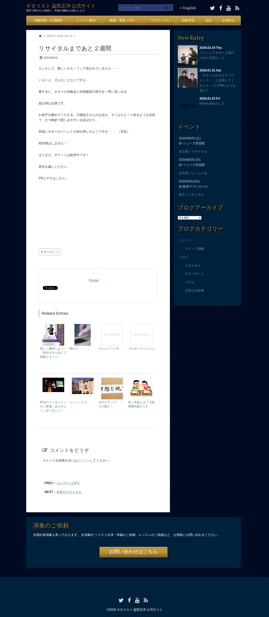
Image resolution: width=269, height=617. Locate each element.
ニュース (185, 240)
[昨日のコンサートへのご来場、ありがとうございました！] (53, 379)
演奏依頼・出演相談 (48, 20)
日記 (208, 20)
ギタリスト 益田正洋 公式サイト (61, 6)
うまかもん (193, 265)
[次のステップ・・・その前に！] (112, 379)
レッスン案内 (86, 20)
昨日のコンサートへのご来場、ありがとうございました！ (53, 406)
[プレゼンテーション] (141, 325)
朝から (73, 348)
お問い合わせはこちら (133, 552)
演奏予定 (188, 20)
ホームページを (109, 348)
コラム (190, 282)
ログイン (83, 460)
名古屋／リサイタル (193, 151)
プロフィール (159, 20)
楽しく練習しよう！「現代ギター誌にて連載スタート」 (53, 352)
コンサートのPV (68, 483)
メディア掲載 (194, 248)
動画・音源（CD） (123, 20)
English (189, 8)
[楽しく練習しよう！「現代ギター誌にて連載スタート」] (53, 325)
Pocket (94, 280)
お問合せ (228, 20)
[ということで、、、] (83, 379)
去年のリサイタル (69, 492)
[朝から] (82, 325)
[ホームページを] (112, 325)
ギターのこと (49, 251)
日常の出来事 (194, 290)
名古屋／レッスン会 (193, 173)
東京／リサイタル (191, 194)
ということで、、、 (82, 402)
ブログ (183, 257)
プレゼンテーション (141, 348)
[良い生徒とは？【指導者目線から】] (141, 379)
